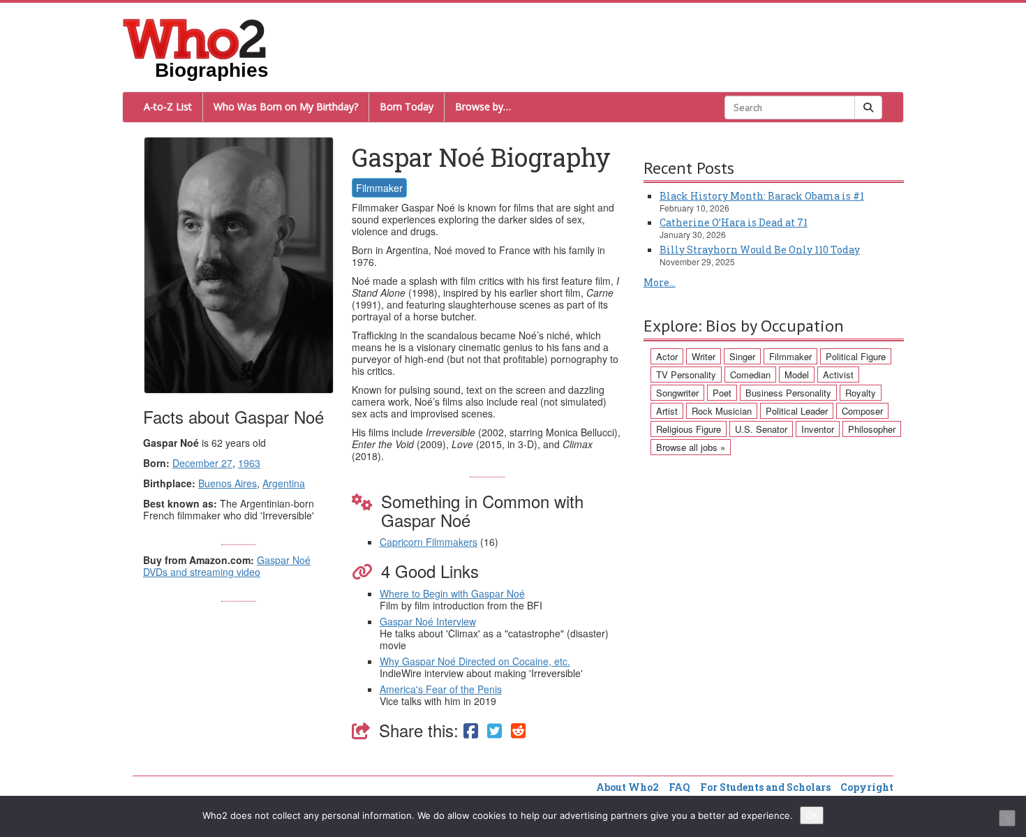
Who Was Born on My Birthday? (286, 106)
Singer (742, 356)
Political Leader (797, 410)
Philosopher (871, 429)
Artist (667, 410)
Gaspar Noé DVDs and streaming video (227, 566)
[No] (1007, 818)
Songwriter (677, 392)
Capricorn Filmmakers (428, 542)
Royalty (860, 392)
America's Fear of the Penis (441, 689)
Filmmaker (379, 188)
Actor (667, 356)
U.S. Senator (761, 429)
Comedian (750, 374)
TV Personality (686, 374)
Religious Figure (688, 429)
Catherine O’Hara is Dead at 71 (734, 222)
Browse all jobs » (690, 447)
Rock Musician (722, 410)
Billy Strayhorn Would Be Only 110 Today (760, 249)
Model (797, 374)
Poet (722, 392)
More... (660, 282)
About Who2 (627, 787)
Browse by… (483, 106)
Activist (838, 374)
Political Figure (856, 356)
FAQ (679, 787)
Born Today (406, 106)
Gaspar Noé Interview (428, 621)
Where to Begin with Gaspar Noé (452, 593)
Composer (862, 410)
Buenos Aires (227, 483)
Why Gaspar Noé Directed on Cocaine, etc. (475, 661)
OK (811, 815)
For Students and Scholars (765, 787)
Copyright (866, 787)
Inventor (817, 429)
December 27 (202, 463)
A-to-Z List (168, 106)
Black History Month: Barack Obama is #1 (762, 195)
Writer (703, 356)
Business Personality (788, 392)
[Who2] (194, 38)
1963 (249, 463)
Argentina (283, 483)
